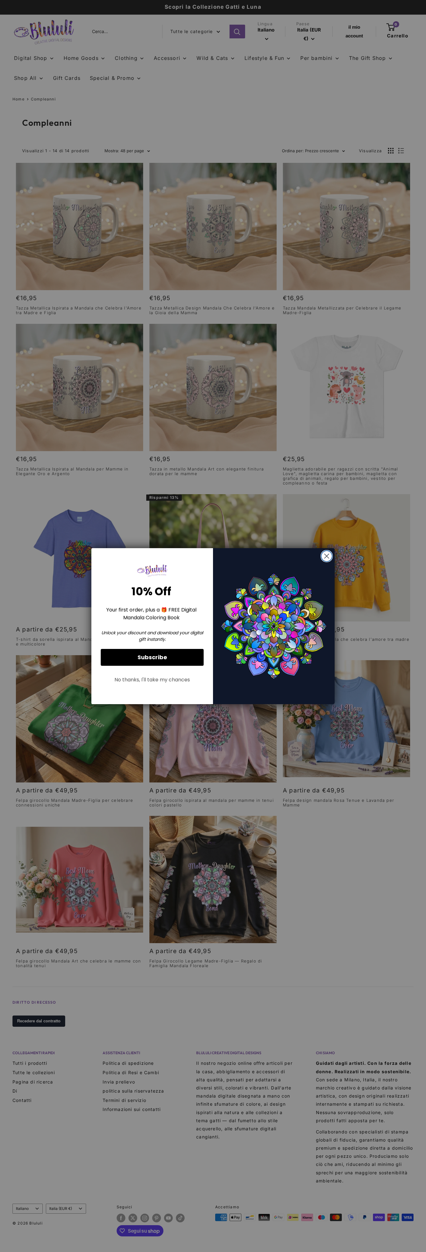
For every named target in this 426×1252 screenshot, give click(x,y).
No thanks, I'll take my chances (152, 679)
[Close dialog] (326, 556)
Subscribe (152, 657)
